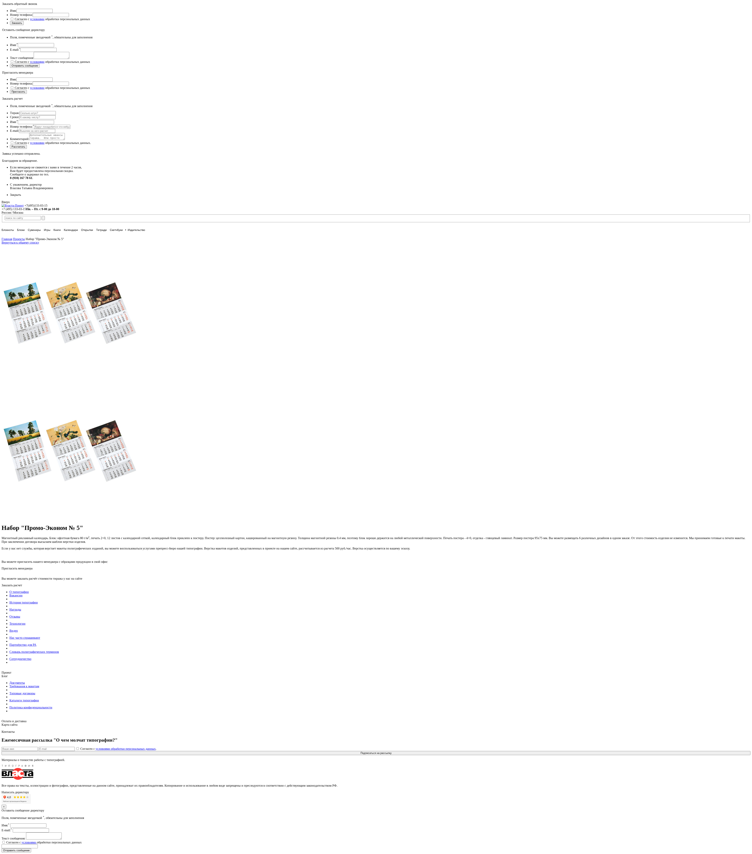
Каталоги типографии (24, 700)
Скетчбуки (116, 229)
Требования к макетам (24, 686)
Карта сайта (9, 724)
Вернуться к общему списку (20, 242)
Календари (71, 229)
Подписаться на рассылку (376, 753)
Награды (15, 609)
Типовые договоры (22, 693)
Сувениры (34, 229)
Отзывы (14, 616)
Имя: (5, 825)
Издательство (136, 229)
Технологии (17, 623)
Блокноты (8, 229)
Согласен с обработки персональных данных (43, 842)
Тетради (101, 229)
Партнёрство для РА (22, 644)
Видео (13, 630)
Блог (5, 676)
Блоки (21, 229)
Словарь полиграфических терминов (34, 651)
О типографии (19, 592)
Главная (7, 239)
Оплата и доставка (14, 721)
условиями (37, 19)
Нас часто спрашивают (24, 637)
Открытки (87, 229)
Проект (6, 672)
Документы (17, 682)
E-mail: (7, 830)
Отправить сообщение (16, 850)
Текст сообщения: (14, 838)
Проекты (19, 239)
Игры (47, 229)
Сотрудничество (20, 659)
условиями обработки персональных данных (126, 748)
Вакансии (16, 595)
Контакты (8, 731)
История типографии (23, 602)
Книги (57, 229)
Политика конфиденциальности (30, 707)
